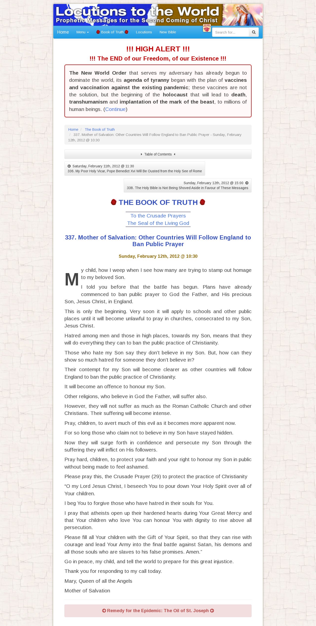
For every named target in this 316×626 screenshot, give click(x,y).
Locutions (144, 32)
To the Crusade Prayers (158, 215)
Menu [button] (81, 32)
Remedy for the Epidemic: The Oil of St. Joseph (158, 610)
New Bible (167, 32)
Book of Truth (112, 32)
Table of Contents (158, 154)
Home (63, 32)
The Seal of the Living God (158, 223)
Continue (115, 109)
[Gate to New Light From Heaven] (207, 28)
